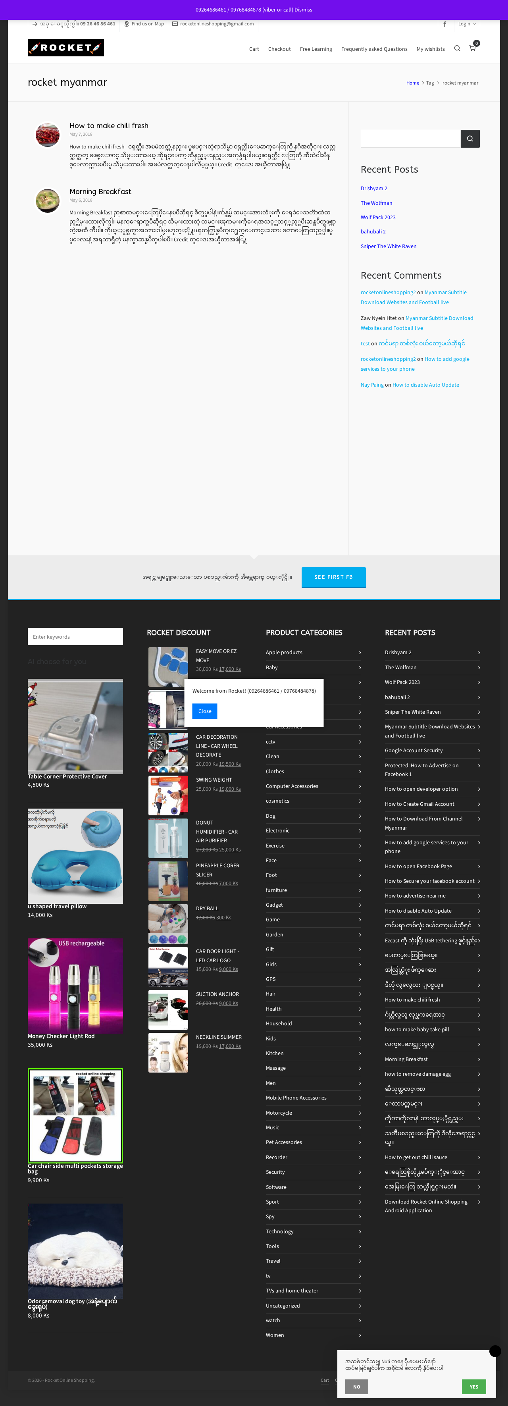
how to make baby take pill (417, 1029)
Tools (272, 1246)
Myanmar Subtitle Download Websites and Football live (430, 731)
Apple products (284, 652)
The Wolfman (377, 203)
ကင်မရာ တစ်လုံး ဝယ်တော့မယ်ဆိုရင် (422, 343)
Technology (280, 1231)
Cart (325, 1380)
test (365, 343)
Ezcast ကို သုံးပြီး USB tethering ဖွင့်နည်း (431, 940)
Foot (271, 875)
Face (271, 860)
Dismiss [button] (303, 9)
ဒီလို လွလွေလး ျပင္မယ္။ (414, 985)
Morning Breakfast (100, 191)
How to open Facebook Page (418, 866)
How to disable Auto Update (426, 385)
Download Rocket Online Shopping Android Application (426, 1206)
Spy (270, 1216)
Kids (271, 1038)
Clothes (275, 771)
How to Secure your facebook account (430, 881)
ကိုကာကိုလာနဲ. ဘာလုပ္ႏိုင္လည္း (424, 1118)
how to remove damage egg (418, 1074)
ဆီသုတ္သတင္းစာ (405, 1089)
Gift (270, 949)
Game (273, 919)
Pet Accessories (284, 1142)
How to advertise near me (415, 895)
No (356, 1386)
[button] (113, 636)
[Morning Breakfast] (48, 201)
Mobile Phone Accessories (296, 1098)
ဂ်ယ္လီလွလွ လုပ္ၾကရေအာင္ (415, 1015)
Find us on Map (148, 23)
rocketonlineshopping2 (388, 292)
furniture (276, 890)
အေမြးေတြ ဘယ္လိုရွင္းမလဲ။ (420, 1186)
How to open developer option (421, 789)
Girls (271, 964)
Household (279, 1023)
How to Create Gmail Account (419, 804)
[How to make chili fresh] (48, 135)
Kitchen (275, 1053)
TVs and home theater (292, 1290)
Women (275, 1335)
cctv (270, 741)
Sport (272, 1202)
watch (273, 1320)
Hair (270, 994)
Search (470, 139)
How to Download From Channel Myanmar (424, 823)
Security (275, 1172)
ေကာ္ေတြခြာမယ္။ (411, 955)
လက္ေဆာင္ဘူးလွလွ (409, 1044)
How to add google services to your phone (426, 847)
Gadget (274, 905)
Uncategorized (283, 1306)
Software (276, 1187)
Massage (276, 1068)
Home (412, 82)
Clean (272, 756)
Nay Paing (372, 385)
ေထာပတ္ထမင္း (404, 1103)
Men (271, 1083)
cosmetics (277, 801)
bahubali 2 (373, 231)
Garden (274, 934)
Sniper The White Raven (389, 246)
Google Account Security (414, 750)
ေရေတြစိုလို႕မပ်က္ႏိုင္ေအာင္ (425, 1172)
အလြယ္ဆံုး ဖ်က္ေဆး (410, 970)
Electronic (277, 830)
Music (272, 1127)
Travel (273, 1261)
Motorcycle (279, 1113)
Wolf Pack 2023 (378, 217)
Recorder (276, 1157)
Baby (272, 667)
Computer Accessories (292, 786)
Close (205, 711)
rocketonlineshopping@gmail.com (217, 23)
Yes (474, 1386)
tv (268, 1276)
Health (274, 1009)
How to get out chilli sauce (416, 1157)
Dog (270, 816)
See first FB (333, 577)
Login (464, 23)
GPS (270, 979)
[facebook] (446, 24)
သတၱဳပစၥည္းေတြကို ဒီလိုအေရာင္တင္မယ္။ (430, 1138)
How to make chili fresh (108, 125)
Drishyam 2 (374, 188)
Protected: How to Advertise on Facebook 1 (422, 770)
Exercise (275, 845)
